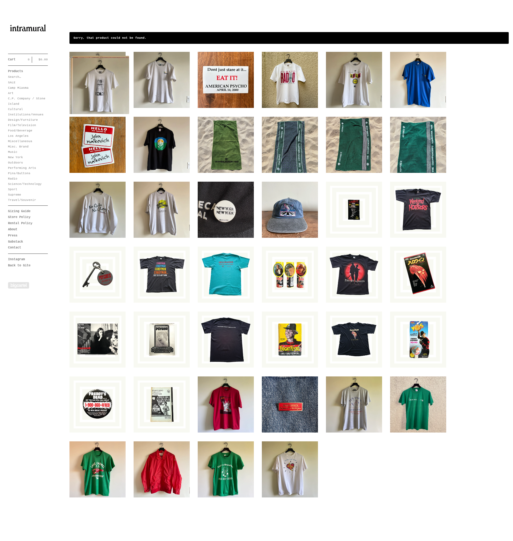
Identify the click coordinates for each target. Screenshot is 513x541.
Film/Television (22, 125)
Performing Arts (22, 168)
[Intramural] (28, 29)
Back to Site (19, 265)
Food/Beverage (20, 130)
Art (11, 93)
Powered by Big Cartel (18, 285)
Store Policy (19, 217)
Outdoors (15, 162)
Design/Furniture (23, 120)
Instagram (16, 259)
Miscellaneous (20, 141)
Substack (15, 242)
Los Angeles (18, 136)
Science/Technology (25, 184)
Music (12, 152)
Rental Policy (20, 223)
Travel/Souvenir (22, 200)
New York (15, 157)
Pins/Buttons (19, 173)
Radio (12, 178)
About (12, 229)
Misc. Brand (18, 146)
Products (15, 71)
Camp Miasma (18, 87)
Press (12, 236)
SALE (11, 82)
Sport (12, 189)
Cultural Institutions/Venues (26, 112)
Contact (14, 248)
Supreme (14, 194)
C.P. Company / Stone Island (26, 101)
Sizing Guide (19, 211)
